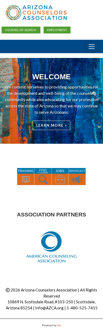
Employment (57, 30)
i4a (59, 325)
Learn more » (51, 125)
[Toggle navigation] (92, 47)
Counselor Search (21, 30)
